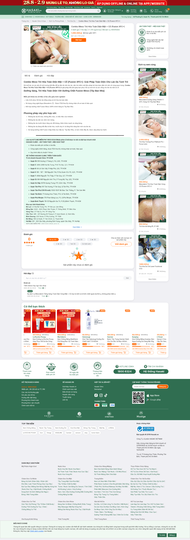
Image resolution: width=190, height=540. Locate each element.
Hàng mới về (69, 17)
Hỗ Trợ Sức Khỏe (137, 472)
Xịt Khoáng (62, 489)
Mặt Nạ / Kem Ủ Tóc (138, 486)
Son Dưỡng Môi (114, 489)
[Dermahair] (79, 415)
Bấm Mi (144, 509)
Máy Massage (63, 507)
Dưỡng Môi (88, 492)
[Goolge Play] (154, 399)
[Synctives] (109, 414)
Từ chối (162, 535)
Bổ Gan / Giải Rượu (150, 472)
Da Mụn (106, 507)
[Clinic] (49, 415)
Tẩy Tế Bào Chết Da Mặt (67, 484)
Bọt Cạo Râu (26, 486)
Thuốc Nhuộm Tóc (148, 489)
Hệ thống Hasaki (153, 371)
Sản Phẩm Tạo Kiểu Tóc (139, 492)
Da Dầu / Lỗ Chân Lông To (103, 504)
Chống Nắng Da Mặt (65, 494)
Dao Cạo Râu (47, 484)
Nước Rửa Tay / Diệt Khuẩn (32, 489)
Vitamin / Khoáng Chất (139, 507)
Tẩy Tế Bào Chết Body (45, 504)
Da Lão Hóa (98, 507)
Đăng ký (162, 386)
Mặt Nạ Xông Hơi (51, 486)
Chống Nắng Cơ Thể (29, 509)
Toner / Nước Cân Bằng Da (68, 486)
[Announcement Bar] (95, 2)
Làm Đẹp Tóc (145, 504)
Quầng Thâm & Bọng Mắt (103, 515)
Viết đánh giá (121, 244)
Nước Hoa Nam (74, 469)
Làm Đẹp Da (135, 504)
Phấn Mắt (97, 489)
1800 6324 (125, 371)
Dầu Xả (139, 481)
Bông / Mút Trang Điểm (30, 494)
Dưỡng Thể (26, 507)
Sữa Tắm (25, 504)
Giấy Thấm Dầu (99, 497)
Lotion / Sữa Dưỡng (74, 489)
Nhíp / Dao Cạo (150, 512)
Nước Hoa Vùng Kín (65, 474)
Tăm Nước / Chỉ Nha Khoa (116, 472)
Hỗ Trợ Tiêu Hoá (137, 469)
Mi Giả (150, 509)
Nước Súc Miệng (100, 472)
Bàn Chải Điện (111, 474)
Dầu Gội (133, 481)
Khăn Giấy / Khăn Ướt (39, 481)
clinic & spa (87, 17)
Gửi (127, 278)
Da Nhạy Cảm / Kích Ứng (119, 507)
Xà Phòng (32, 504)
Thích (40, 288)
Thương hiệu (59, 17)
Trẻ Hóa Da (71, 21)
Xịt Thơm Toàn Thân (65, 472)
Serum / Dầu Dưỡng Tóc (155, 486)
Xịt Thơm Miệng (99, 474)
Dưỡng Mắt (79, 492)
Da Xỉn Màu (117, 509)
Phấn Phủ (98, 486)
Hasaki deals (40, 17)
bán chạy (78, 17)
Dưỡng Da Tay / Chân (38, 507)
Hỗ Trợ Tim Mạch (150, 469)
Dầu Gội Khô (147, 481)
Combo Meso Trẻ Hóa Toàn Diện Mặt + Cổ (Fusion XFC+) (99, 21)
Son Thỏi (109, 492)
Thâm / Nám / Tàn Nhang (103, 512)
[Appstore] (154, 395)
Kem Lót (97, 481)
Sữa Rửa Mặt (74, 481)
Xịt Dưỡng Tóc (136, 489)
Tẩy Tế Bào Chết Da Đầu (148, 484)
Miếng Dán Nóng (37, 486)
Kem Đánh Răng (115, 469)
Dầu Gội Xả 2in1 (158, 481)
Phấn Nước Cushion (101, 484)
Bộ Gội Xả (134, 484)
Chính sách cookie (36, 531)
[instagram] (101, 395)
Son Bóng (116, 492)
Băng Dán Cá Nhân (65, 504)
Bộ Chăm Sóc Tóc (151, 494)
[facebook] (96, 395)
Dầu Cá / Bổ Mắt (136, 474)
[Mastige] (141, 414)
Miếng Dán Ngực (42, 492)
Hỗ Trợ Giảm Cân (157, 504)
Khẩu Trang (86, 504)
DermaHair (97, 17)
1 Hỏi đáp (83, 30)
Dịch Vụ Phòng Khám (56, 21)
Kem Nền (104, 481)
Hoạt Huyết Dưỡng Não (151, 474)
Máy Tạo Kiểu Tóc (137, 494)
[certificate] (152, 429)
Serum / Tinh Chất (85, 486)
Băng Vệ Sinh (26, 481)
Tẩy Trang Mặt (63, 481)
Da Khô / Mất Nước (121, 504)
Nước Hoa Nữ (63, 469)
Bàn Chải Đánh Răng (101, 469)
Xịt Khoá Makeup (109, 486)
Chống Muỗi (47, 489)
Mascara (105, 489)
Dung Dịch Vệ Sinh (28, 492)
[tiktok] (105, 395)
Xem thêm (76, 227)
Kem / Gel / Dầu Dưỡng (66, 492)
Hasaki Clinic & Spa (39, 21)
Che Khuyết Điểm (115, 484)
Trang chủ (25, 21)
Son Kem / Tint (99, 492)
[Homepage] (31, 11)
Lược (151, 492)
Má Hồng (126, 484)
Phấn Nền (111, 481)
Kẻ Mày (118, 486)
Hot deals (50, 17)
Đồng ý (172, 535)
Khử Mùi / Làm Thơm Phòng (31, 484)
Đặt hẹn (79, 40)
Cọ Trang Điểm (112, 494)
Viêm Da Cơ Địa (122, 515)
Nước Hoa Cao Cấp (81, 472)
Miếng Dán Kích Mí (137, 512)
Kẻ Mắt (124, 486)
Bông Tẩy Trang (100, 494)
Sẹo (114, 515)
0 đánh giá (75, 30)
